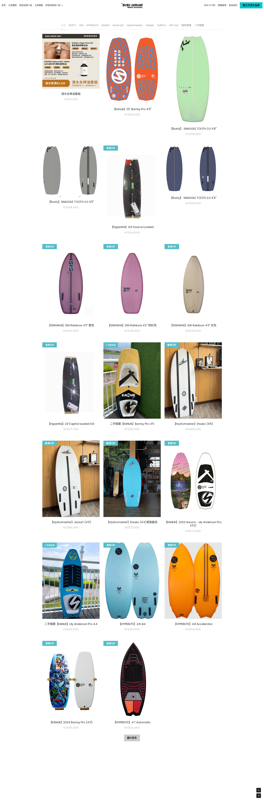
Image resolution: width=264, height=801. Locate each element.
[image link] (132, 5)
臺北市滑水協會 (251, 5)
